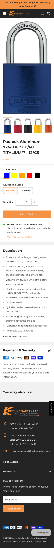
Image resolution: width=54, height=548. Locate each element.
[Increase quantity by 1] (35, 202)
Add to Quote (27, 214)
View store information (20, 236)
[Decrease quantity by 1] (18, 202)
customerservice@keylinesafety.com (30, 451)
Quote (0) (51, 408)
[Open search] (42, 13)
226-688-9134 (29, 439)
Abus (6, 159)
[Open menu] (4, 13)
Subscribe (14, 508)
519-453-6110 (29, 435)
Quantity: (8, 202)
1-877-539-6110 (28, 444)
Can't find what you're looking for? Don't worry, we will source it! (27, 4)
